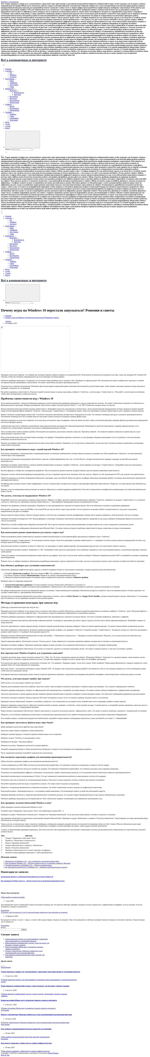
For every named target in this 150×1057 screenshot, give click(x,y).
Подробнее (5, 910)
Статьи (8, 126)
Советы (8, 321)
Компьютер (9, 89)
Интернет (13, 91)
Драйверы (13, 83)
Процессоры (14, 102)
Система (8, 71)
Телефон (8, 112)
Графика (8, 104)
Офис (12, 81)
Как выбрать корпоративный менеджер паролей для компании (26, 1029)
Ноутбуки (13, 98)
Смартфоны (14, 118)
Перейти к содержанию (10, 2)
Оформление (14, 110)
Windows (13, 75)
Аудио (7, 124)
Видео (12, 106)
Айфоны (13, 114)
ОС (11, 73)
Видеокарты (14, 108)
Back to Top (5, 1055)
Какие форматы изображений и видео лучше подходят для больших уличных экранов (35, 986)
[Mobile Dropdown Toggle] (13, 71)
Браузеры (17, 95)
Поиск (3, 927)
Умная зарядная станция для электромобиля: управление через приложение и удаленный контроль (26, 940)
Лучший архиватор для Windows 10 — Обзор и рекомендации (28, 865)
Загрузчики (14, 85)
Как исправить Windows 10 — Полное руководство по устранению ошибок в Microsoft (37, 863)
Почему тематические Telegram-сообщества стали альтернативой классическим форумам (23, 952)
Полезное (4, 1039)
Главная (8, 69)
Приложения (14, 100)
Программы (9, 79)
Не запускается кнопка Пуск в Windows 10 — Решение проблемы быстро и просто (36, 867)
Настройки (14, 96)
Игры (7, 122)
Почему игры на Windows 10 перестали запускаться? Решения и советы (32, 317)
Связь (12, 87)
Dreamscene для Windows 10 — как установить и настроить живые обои (32, 861)
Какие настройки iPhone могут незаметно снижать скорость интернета (29, 1000)
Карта (7, 128)
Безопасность (19, 93)
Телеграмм (14, 120)
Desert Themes (53, 1053)
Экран (3, 982)
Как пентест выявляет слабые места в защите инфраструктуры (26, 1043)
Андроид (13, 77)
